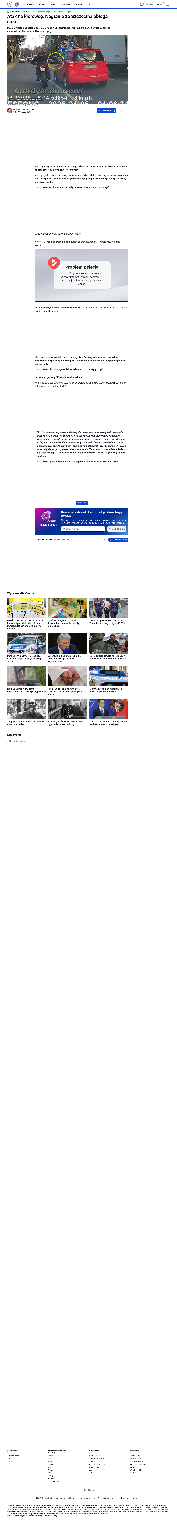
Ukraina (50, 1456)
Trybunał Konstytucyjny (97, 1464)
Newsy (91, 1453)
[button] (149, 4)
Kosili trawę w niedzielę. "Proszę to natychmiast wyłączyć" (79, 187)
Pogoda (78, 4)
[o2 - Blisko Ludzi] (18, 4)
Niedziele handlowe (96, 1456)
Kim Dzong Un (135, 1453)
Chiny (91, 1461)
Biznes (89, 4)
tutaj (55, 1516)
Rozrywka (65, 4)
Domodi (9, 1453)
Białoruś (51, 1479)
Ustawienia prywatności (129, 1498)
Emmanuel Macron (137, 1461)
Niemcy (50, 1476)
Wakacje (92, 1473)
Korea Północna (53, 1453)
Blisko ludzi (29, 4)
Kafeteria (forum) (13, 1456)
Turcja (50, 1459)
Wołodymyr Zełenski (137, 1470)
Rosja (50, 1461)
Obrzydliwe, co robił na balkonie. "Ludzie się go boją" (76, 369)
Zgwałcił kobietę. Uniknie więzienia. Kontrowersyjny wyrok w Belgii (83, 461)
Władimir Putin (135, 1459)
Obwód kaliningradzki (96, 1459)
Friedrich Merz (135, 1473)
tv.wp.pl (9, 1459)
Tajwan (50, 1470)
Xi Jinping (133, 1467)
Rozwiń (81, 503)
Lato (90, 1470)
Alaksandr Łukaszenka (138, 1464)
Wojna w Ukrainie (95, 1467)
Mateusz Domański (22, 109)
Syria (49, 1467)
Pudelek (9, 1461)
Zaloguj (159, 4)
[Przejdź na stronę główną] (9, 6)
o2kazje (43, 4)
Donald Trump (135, 1456)
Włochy (50, 1464)
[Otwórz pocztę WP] (142, 4)
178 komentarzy (107, 110)
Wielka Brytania (53, 1481)
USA (49, 1473)
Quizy (53, 4)
